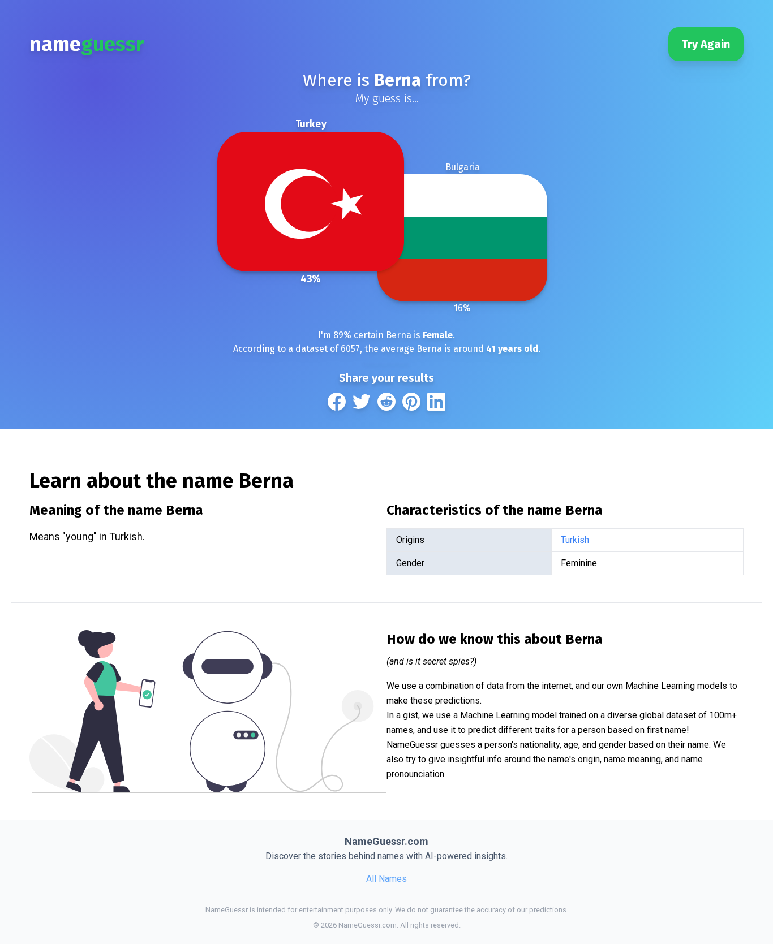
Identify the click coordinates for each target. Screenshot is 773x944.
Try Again (706, 44)
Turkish (575, 539)
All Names (386, 878)
